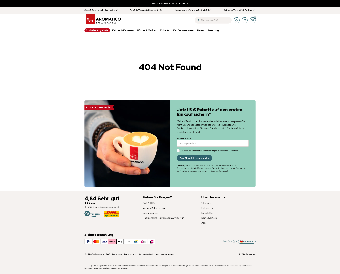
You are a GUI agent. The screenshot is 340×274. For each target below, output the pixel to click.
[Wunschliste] (245, 20)
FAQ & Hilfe (149, 203)
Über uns (206, 203)
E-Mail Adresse (184, 138)
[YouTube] (224, 241)
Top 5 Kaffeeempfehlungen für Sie (146, 10)
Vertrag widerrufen (165, 254)
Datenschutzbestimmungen (205, 150)
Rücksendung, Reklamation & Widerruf (163, 217)
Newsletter (207, 212)
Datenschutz (130, 254)
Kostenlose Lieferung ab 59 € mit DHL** (193, 10)
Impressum (117, 254)
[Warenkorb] (253, 20)
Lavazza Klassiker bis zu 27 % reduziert (169, 3)
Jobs (204, 222)
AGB (108, 254)
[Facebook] (235, 241)
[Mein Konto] (237, 20)
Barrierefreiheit (146, 254)
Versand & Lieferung (154, 208)
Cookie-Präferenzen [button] (94, 254)
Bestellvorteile (209, 217)
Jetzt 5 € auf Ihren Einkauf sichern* (101, 10)
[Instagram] (229, 241)
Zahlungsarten (150, 212)
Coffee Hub (207, 208)
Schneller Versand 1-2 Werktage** (240, 10)
